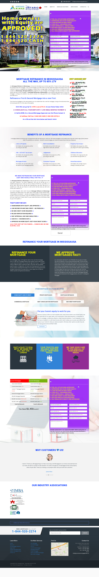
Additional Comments (56, 53)
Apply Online (74, 6)
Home (45, 6)
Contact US (83, 6)
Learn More (42, 326)
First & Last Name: (56, 36)
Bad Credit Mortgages (73, 301)
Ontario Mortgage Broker (15, 551)
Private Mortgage (34, 551)
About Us (52, 6)
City (52, 39)
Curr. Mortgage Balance (76, 46)
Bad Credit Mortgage (35, 554)
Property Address (75, 36)
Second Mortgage (34, 544)
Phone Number (55, 43)
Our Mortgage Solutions (15, 546)
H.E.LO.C (32, 546)
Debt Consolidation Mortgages (47, 301)
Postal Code (73, 39)
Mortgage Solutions (62, 6)
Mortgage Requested (56, 49)
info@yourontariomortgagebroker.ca (79, 1)
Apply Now (12, 548)
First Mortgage (34, 543)
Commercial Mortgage (21, 301)
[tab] (45, 296)
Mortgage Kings (21, 563)
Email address (74, 43)
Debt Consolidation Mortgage (37, 552)
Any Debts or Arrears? (76, 49)
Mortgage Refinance (67, 295)
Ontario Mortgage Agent (15, 549)
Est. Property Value (56, 46)
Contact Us (12, 552)
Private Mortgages (46, 295)
